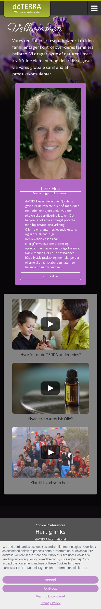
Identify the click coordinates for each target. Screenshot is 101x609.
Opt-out (50, 588)
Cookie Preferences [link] (50, 525)
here (84, 568)
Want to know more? (50, 596)
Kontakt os (51, 276)
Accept (50, 580)
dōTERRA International (50, 539)
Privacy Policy (51, 603)
